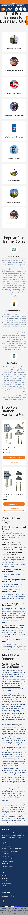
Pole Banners (5, 854)
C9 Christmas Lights (7, 861)
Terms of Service (6, 883)
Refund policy (5, 886)
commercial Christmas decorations (11, 717)
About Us (4, 876)
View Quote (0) (27, 20)
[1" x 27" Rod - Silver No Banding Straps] (23, 425)
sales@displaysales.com (8, 5)
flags (15, 680)
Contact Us (5, 878)
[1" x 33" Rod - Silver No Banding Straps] (23, 429)
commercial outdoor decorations (11, 687)
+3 (23, 434)
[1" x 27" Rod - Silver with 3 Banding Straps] (23, 423)
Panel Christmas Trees (8, 859)
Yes (13, 914)
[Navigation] (25, 9)
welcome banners (17, 724)
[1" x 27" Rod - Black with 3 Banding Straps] (23, 432)
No (15, 914)
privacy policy (6, 912)
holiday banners (8, 706)
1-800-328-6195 (20, 5)
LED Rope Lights (6, 864)
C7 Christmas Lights (7, 866)
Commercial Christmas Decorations (12, 848)
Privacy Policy (5, 881)
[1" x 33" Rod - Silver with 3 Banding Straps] (23, 427)
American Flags (6, 846)
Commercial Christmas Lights (10, 851)
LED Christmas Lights (8, 856)
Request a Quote (14, 462)
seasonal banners (16, 763)
